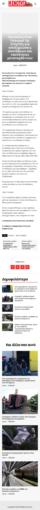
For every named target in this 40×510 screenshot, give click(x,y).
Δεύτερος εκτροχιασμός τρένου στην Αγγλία (24, 308)
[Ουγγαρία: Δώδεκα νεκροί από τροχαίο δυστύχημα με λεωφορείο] (7, 298)
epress (4, 385)
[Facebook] (13, 267)
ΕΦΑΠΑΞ (11, 235)
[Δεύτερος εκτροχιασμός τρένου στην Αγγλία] (7, 308)
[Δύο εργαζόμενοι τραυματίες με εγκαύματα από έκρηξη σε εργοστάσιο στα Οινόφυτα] (7, 289)
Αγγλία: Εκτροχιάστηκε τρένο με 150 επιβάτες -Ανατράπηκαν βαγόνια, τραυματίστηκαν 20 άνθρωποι (26, 328)
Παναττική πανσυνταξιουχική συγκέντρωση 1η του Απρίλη (29, 246)
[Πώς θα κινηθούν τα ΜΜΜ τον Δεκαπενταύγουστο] (7, 317)
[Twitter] (17, 267)
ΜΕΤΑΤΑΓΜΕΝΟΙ (21, 235)
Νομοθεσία (12, 33)
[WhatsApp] (27, 267)
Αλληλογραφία (27, 33)
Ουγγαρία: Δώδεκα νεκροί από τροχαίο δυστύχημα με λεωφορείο (25, 298)
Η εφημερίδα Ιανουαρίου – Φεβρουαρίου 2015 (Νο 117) (10, 246)
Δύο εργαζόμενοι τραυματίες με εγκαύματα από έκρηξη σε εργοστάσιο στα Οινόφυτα (26, 289)
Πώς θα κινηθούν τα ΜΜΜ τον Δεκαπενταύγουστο (26, 318)
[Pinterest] (22, 267)
